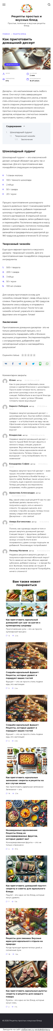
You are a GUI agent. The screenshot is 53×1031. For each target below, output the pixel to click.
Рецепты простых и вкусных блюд (26, 18)
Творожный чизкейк (25, 136)
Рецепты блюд (12, 64)
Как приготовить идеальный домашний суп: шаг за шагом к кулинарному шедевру (23, 623)
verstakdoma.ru (42, 1029)
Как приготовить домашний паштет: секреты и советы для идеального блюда (26, 888)
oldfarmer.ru (27, 1029)
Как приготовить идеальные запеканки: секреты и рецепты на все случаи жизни (25, 780)
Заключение (27, 139)
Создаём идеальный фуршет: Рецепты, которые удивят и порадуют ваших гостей (22, 675)
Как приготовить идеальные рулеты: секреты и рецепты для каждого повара (26, 994)
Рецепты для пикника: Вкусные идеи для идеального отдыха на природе (24, 941)
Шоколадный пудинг (21, 132)
